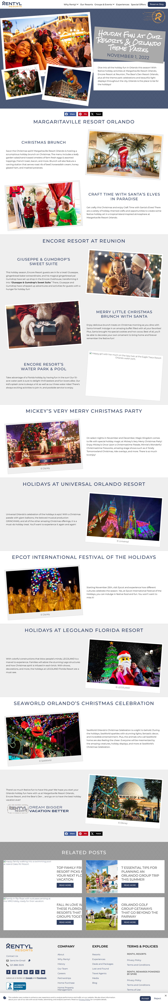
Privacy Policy (134, 960)
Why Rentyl (64, 959)
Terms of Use (138, 990)
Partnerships (70, 978)
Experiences (98, 959)
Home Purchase (70, 983)
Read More (65, 885)
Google (29, 978)
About (61, 954)
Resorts (96, 954)
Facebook (41, 978)
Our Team (63, 968)
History (61, 964)
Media (95, 978)
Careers (70, 974)
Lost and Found (102, 969)
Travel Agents (99, 973)
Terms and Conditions (138, 965)
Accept (145, 998)
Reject (157, 998)
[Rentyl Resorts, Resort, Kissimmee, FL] (16, 986)
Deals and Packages (102, 964)
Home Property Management (70, 988)
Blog (94, 983)
